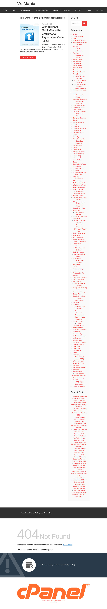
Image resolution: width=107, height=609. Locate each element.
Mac (14, 10)
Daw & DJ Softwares (61, 10)
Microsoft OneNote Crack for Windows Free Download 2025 (79, 459)
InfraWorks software (79, 185)
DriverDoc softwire (79, 139)
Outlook (75, 252)
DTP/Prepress (77, 145)
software (83, 296)
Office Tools (77, 244)
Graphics (76, 170)
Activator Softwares (79, 40)
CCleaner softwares (79, 88)
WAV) (82, 363)
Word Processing (78, 378)
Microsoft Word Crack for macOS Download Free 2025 (79, 486)
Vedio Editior (77, 350)
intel (74, 189)
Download (76, 126)
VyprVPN (76, 363)
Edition (75, 147)
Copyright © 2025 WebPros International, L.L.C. (53, 600)
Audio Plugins (77, 65)
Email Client (77, 149)
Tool (74, 336)
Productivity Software (80, 277)
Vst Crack (81, 361)
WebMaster (67, 545)
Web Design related (79, 367)
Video (75, 352)
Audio (80, 59)
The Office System (79, 334)
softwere (76, 304)
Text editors (77, 332)
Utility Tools (76, 348)
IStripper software (79, 202)
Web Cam (76, 365)
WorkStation (77, 380)
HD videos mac (78, 179)
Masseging (76, 218)
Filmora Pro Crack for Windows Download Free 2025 (79, 425)
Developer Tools (78, 122)
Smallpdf (76, 296)
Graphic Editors (78, 168)
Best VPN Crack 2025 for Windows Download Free (79, 419)
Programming (77, 281)
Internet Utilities (78, 195)
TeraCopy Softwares (79, 329)
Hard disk (76, 176)
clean (74, 93)
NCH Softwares (78, 237)
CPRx (83, 107)
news (74, 239)
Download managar (79, 128)
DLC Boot (76, 124)
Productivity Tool (78, 279)
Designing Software (79, 118)
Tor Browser (82, 336)
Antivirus (76, 53)
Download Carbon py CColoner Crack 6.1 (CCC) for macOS (79, 398)
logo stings (76, 208)
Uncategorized (78, 340)
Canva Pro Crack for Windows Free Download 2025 (80, 432)
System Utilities (78, 327)
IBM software (77, 181)
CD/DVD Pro (77, 91)
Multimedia (81, 233)
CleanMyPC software (80, 99)
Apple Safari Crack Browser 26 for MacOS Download (78, 404)
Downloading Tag (78, 132)
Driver (75, 135)
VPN (74, 361)
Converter (76, 107)
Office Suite (82, 241)
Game (75, 162)
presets (75, 275)
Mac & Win (76, 210)
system (81, 321)
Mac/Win (76, 216)
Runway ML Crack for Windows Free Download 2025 (79, 438)
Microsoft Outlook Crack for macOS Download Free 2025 (79, 465)
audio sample (77, 68)
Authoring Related (79, 72)
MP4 (74, 233)
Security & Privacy (79, 292)
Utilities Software (78, 344)
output (82, 252)
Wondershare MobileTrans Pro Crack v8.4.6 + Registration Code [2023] (53, 33)
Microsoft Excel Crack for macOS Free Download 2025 (78, 480)
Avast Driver (77, 74)
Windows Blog (77, 371)
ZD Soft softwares (79, 386)
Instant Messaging (79, 187)
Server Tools (77, 294)
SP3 (74, 311)
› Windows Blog (78, 36)
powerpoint (76, 271)
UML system (77, 338)
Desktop (75, 120)
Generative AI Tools (79, 164)
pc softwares (77, 258)
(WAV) (75, 38)
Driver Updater (78, 137)
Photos (75, 267)
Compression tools (79, 105)
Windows (99, 10)
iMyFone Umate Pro (79, 183)
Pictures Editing (78, 269)
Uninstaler (76, 342)
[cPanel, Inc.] (53, 598)
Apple (75, 59)
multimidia (76, 235)
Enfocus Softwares (79, 151)
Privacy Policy (53, 602)
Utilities (84, 342)
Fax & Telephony (78, 153)
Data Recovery (78, 109)
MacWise (84, 216)
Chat (84, 91)
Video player (77, 355)
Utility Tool (76, 346)
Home (5, 10)
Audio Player (77, 61)
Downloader (77, 130)
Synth (88, 10)
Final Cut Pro (77, 160)
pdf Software (77, 264)
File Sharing (77, 156)
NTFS (75, 34)
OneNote (76, 246)
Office (75, 241)
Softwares (76, 302)
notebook (81, 239)
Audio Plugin (26, 10)
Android (78, 10)
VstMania (26, 3)
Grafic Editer (77, 166)
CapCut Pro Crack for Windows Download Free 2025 (79, 444)
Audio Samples (42, 10)
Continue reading (27, 57)
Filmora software (78, 158)
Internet (80, 189)
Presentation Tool (78, 273)
